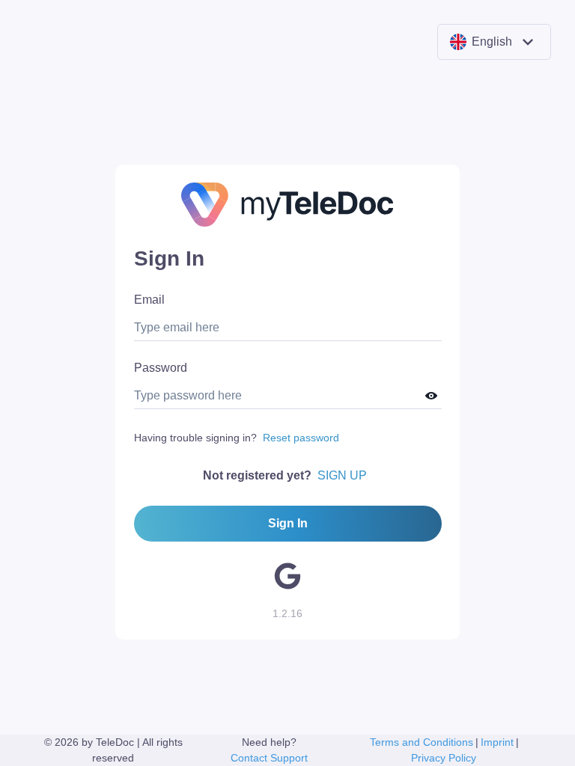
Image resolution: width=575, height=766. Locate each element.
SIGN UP (342, 475)
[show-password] (431, 396)
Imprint (497, 742)
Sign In (288, 523)
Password (160, 367)
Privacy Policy (443, 758)
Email (149, 299)
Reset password (301, 438)
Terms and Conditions (421, 742)
